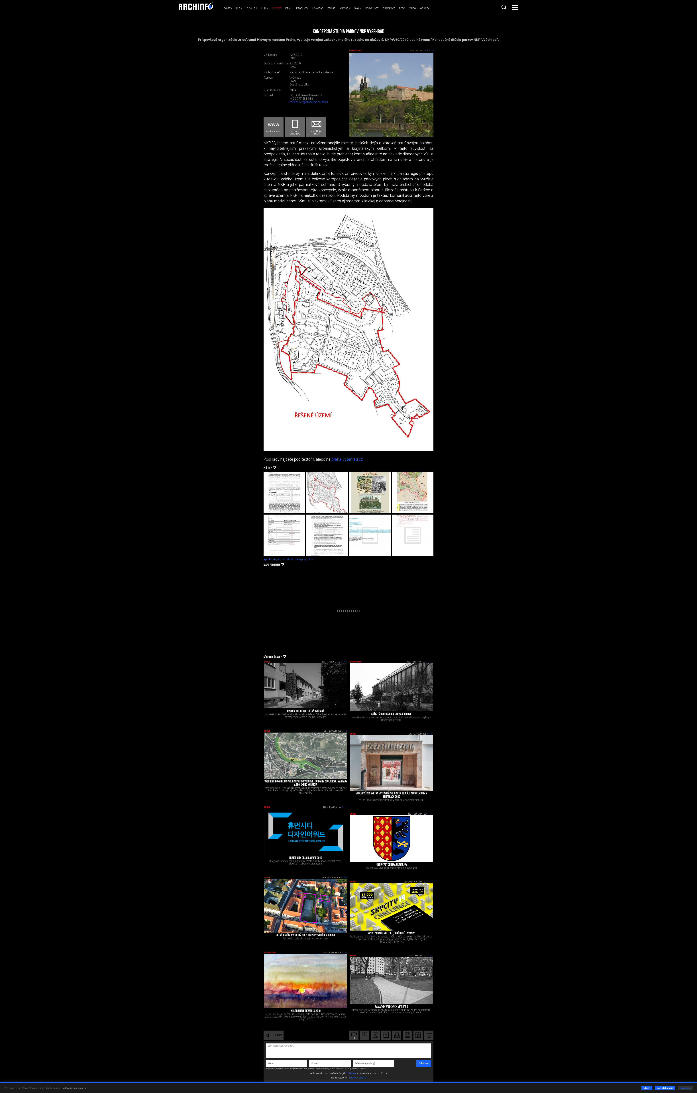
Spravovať (685, 1088)
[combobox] (504, 7)
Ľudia (264, 8)
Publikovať (424, 1063)
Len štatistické (665, 1088)
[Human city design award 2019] (305, 832)
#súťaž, (292, 559)
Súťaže (276, 8)
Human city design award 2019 (305, 858)
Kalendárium (354, 51)
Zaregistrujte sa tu (357, 1077)
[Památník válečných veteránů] (391, 980)
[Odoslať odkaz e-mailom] (407, 1035)
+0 (346, 731)
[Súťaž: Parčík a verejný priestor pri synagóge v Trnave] (305, 906)
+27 (345, 878)
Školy (357, 8)
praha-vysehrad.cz (347, 459)
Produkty (302, 8)
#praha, (268, 559)
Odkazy (424, 8)
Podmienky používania (74, 1088)
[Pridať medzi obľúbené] (418, 1035)
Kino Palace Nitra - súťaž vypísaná (305, 711)
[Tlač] (396, 1035)
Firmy (288, 8)
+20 (431, 662)
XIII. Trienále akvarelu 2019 (306, 1011)
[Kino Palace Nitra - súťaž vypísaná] (305, 686)
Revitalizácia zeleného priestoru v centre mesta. (306, 938)
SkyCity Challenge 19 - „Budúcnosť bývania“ (391, 933)
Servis (331, 8)
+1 (346, 807)
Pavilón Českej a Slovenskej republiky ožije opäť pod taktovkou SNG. (391, 800)
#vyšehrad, (280, 559)
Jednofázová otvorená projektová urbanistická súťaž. (391, 867)
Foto (402, 8)
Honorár (317, 8)
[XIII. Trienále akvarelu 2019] (305, 981)
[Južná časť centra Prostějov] (391, 838)
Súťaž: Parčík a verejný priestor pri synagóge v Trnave (305, 935)
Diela (239, 8)
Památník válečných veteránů (391, 1007)
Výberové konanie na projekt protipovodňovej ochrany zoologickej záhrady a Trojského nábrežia (305, 783)
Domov (228, 8)
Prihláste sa (350, 1073)
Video (412, 8)
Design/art (371, 8)
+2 (432, 814)
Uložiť (647, 1088)
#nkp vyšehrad (306, 559)
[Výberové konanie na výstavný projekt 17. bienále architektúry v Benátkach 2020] (391, 763)
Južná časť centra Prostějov (391, 864)
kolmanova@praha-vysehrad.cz (309, 102)
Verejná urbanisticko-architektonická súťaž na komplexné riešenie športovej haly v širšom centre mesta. (391, 718)
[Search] (504, 7)
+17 (345, 662)
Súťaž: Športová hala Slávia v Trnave (391, 714)
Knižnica (345, 8)
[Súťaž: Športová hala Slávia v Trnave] (391, 687)
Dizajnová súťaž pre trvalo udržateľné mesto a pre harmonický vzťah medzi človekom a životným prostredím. (305, 862)
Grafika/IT (389, 8)
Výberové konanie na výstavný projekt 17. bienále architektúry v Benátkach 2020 (391, 795)
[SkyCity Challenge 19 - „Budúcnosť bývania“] (391, 906)
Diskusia (252, 8)
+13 (431, 734)
